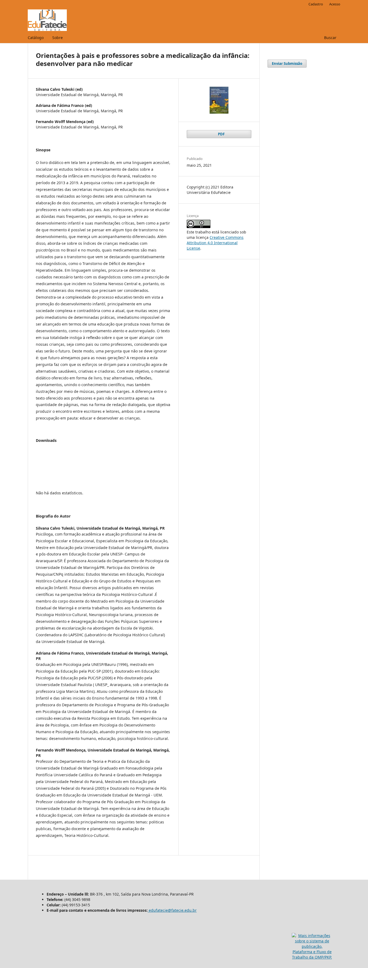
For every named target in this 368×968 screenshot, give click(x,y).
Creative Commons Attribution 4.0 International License (215, 243)
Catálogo (36, 37)
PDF (221, 134)
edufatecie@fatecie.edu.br (172, 910)
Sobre (57, 37)
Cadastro (315, 4)
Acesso (334, 4)
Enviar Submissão (287, 63)
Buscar (329, 37)
